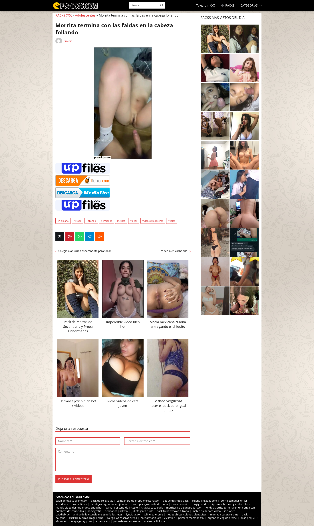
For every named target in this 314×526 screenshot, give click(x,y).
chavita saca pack (152, 507)
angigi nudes (201, 504)
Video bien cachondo (174, 251)
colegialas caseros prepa (122, 518)
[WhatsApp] (79, 236)
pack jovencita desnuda (153, 504)
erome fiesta (79, 504)
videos (133, 220)
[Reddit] (99, 236)
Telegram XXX (205, 5)
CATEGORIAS (249, 5)
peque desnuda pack (175, 500)
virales (171, 220)
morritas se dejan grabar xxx (183, 507)
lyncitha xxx (133, 514)
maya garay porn (81, 521)
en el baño (63, 220)
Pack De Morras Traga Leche (86, 518)
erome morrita (180, 504)
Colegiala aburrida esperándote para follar (84, 251)
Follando (91, 220)
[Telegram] (89, 236)
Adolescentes (85, 15)
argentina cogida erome (222, 518)
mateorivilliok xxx (154, 521)
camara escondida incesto (122, 507)
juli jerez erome (153, 514)
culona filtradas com (204, 500)
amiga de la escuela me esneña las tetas (97, 514)
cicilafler (169, 518)
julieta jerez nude (142, 511)
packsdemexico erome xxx (71, 500)
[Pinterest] (69, 236)
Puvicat (68, 41)
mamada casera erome (224, 514)
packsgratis (94, 511)
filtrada (77, 220)
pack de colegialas (102, 500)
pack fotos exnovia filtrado (173, 511)
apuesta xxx (102, 521)
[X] (59, 236)
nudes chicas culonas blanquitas (187, 514)
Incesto (121, 220)
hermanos (106, 220)
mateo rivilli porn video (206, 511)
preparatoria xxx (151, 518)
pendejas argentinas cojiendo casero (113, 504)
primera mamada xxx (191, 518)
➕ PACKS (227, 5)
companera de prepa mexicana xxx (138, 500)
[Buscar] (161, 5)
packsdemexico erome (126, 521)
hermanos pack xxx (116, 511)
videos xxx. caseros (152, 220)
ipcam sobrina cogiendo (226, 504)
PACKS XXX (63, 15)
